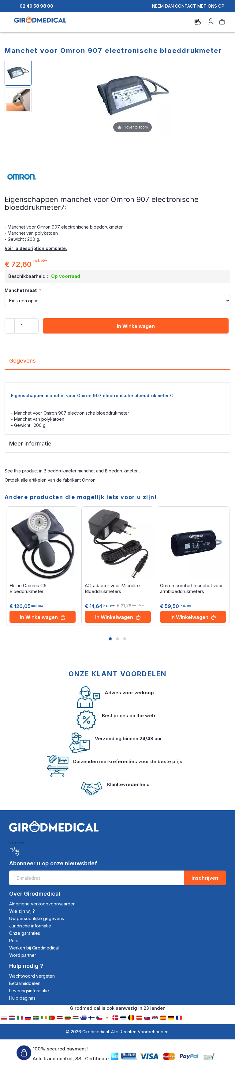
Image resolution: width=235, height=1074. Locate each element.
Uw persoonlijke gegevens (36, 918)
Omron (88, 480)
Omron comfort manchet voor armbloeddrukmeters (191, 588)
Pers (13, 940)
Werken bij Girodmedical (34, 947)
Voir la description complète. (36, 248)
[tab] (117, 363)
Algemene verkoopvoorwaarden (42, 903)
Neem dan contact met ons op (188, 6)
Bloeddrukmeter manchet (69, 470)
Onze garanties (24, 933)
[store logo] (40, 23)
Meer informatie (30, 443)
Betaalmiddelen (24, 983)
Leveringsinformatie (29, 990)
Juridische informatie (30, 925)
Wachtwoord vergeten (32, 976)
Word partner (22, 955)
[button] (110, 639)
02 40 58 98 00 (36, 6)
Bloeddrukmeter (121, 470)
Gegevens (22, 360)
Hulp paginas (22, 998)
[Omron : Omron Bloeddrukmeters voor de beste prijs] (117, 176)
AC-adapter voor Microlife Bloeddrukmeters (112, 588)
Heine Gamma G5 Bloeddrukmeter (28, 588)
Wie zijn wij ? (22, 911)
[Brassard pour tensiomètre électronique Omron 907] (18, 100)
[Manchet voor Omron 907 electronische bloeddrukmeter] (18, 73)
